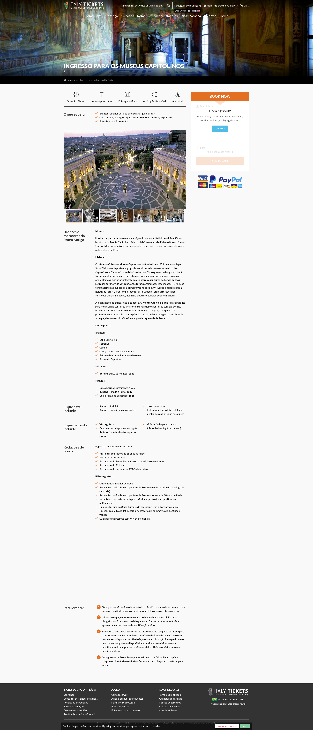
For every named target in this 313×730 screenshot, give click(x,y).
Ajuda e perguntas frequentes (127, 698)
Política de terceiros (170, 702)
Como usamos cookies (75, 710)
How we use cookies (227, 726)
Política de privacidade (76, 702)
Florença (111, 16)
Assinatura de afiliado (170, 698)
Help (209, 5)
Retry (221, 128)
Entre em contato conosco (125, 710)
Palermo (210, 16)
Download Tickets (227, 5)
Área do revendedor (169, 706)
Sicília (223, 16)
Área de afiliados (168, 710)
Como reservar (119, 694)
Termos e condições (74, 706)
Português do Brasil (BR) (187, 5)
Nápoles (171, 16)
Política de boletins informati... (80, 714)
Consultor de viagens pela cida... (81, 698)
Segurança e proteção (123, 702)
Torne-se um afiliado (170, 694)
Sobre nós (69, 694)
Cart (246, 5)
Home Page (93, 16)
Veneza (195, 16)
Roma (141, 16)
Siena (130, 16)
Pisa (184, 16)
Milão (158, 16)
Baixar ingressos (120, 706)
